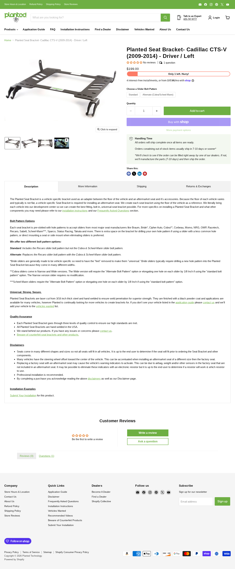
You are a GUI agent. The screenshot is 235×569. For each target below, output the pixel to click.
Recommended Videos (60, 515)
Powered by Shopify (14, 559)
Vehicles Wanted (144, 29)
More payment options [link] (178, 130)
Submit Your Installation (23, 395)
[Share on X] (134, 174)
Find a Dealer (103, 29)
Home (7, 40)
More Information (87, 186)
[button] (214, 18)
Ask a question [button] (148, 441)
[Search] (165, 18)
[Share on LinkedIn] (139, 174)
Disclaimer (122, 29)
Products (10, 29)
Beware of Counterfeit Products (65, 520)
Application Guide (34, 29)
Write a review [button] (148, 432)
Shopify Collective (101, 501)
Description (31, 186)
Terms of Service (31, 552)
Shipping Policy (53, 4)
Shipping (141, 186)
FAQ (52, 29)
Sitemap (47, 552)
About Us (165, 29)
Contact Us (183, 29)
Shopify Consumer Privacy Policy (72, 552)
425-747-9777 (190, 19)
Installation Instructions (75, 29)
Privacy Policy (11, 552)
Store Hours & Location (15, 4)
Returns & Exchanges (198, 186)
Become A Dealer (101, 491)
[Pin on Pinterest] (145, 174)
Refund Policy (35, 4)
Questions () (46, 455)
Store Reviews (71, 4)
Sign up (222, 501)
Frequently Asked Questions (63, 501)
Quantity (131, 103)
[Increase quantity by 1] (157, 110)
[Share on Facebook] (129, 174)
